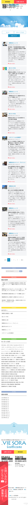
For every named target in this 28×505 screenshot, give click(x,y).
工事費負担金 (19, 357)
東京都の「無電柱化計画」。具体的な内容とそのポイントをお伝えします (14, 301)
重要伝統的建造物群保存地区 (8, 382)
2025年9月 (4, 417)
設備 (18, 378)
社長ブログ (14, 35)
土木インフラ (18, 355)
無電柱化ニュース (6, 329)
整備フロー (13, 359)
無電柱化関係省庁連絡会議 (8, 374)
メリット (8, 351)
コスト (3, 347)
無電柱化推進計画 (14, 372)
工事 (14, 357)
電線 (8, 384)
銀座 (17, 382)
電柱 (22, 382)
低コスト (21, 351)
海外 (14, 365)
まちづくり (21, 345)
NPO (8, 345)
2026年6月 (4, 401)
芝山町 (3, 378)
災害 (17, 365)
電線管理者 (17, 384)
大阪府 (23, 355)
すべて (8, 32)
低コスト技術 (4, 353)
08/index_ (4, 345)
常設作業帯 (4, 359)
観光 (16, 378)
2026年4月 (4, 405)
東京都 (17, 363)
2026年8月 (4, 397)
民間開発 (10, 365)
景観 (22, 361)
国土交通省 (11, 355)
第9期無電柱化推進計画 (7, 376)
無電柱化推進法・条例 (7, 313)
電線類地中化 (4, 386)
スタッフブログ (20, 32)
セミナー (3, 349)
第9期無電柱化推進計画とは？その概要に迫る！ (14, 293)
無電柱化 (3, 367)
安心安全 (3, 357)
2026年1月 (4, 410)
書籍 (24, 361)
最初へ (6, 259)
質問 (12, 380)
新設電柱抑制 (11, 361)
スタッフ (21, 347)
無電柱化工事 (5, 320)
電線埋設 (12, 384)
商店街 (6, 355)
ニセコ (22, 349)
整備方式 (23, 359)
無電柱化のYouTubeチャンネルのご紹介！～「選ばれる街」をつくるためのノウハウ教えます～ (14, 289)
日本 (19, 361)
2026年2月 (4, 408)
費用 (24, 378)
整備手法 (18, 359)
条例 (2, 363)
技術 (8, 359)
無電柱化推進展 (21, 370)
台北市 (3, 355)
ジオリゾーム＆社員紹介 (8, 333)
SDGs (11, 345)
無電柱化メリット (5, 370)
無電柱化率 (21, 372)
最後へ (22, 259)
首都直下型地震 (12, 386)
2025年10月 (4, 415)
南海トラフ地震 (20, 353)
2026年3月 (4, 406)
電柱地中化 (4, 384)
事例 (12, 351)
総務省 (23, 376)
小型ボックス (9, 357)
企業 (17, 351)
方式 (17, 361)
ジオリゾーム (15, 347)
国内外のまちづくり (7, 326)
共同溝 (10, 353)
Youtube (15, 345)
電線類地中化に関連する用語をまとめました (13, 297)
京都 (15, 351)
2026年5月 (4, 403)
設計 (21, 378)
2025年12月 (4, 412)
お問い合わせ (20, 2)
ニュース (3, 351)
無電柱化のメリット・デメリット (10, 323)
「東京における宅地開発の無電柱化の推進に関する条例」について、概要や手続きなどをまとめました (14, 284)
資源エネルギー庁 (5, 380)
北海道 (13, 353)
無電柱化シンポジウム (18, 367)
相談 (16, 374)
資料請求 (7, 2)
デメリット (17, 349)
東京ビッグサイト (11, 363)
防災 (20, 382)
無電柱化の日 (9, 367)
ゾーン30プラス (10, 349)
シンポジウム (8, 347)
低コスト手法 (5, 316)
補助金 (12, 378)
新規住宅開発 (4, 361)
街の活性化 (8, 378)
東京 (5, 363)
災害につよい (22, 365)
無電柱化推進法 (5, 372)
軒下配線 (15, 380)
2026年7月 (4, 399)
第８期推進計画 (17, 376)
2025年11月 (4, 414)
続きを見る (12, 63)
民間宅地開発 (4, 365)
